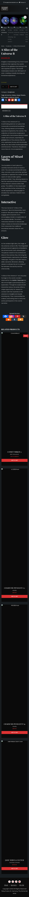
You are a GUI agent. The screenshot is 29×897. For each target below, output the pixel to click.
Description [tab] (6, 106)
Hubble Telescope (18, 280)
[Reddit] (8, 319)
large (18, 95)
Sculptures (8, 46)
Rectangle (4, 97)
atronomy (8, 95)
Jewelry (14, 590)
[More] (20, 319)
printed (3, 140)
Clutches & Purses (14, 862)
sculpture (11, 97)
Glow (4, 237)
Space (17, 97)
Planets (23, 95)
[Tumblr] (14, 319)
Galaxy (14, 95)
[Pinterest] (17, 316)
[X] (23, 316)
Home (2, 46)
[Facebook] (5, 316)
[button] (25, 17)
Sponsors (14, 885)
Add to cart (13, 86)
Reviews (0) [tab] (6, 111)
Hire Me (21, 885)
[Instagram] (11, 316)
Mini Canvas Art (14, 454)
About (6, 885)
